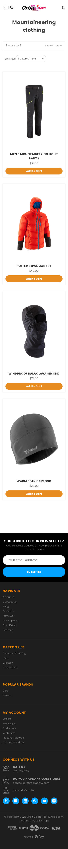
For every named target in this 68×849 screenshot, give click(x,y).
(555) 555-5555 (21, 771)
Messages (9, 723)
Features (8, 611)
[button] (34, 46)
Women (8, 662)
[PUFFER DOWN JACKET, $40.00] (34, 224)
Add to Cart (34, 171)
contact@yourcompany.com (31, 782)
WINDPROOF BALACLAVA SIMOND (34, 373)
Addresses (9, 728)
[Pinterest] (34, 800)
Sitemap (8, 630)
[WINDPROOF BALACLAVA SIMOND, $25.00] (34, 331)
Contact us (9, 601)
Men (6, 658)
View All (8, 695)
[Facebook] (15, 800)
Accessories (10, 667)
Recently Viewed (13, 737)
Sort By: (10, 58)
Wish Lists (9, 733)
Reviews (8, 615)
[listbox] (30, 58)
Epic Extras (10, 625)
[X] (6, 800)
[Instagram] (54, 800)
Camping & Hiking (14, 653)
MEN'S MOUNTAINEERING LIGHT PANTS (34, 156)
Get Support (10, 620)
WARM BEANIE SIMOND (34, 481)
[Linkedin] (25, 800)
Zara (5, 690)
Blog (6, 606)
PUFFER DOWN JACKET (34, 266)
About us (8, 597)
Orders (7, 718)
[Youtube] (44, 800)
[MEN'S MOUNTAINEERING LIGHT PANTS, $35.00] (34, 112)
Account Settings (13, 742)
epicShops (42, 820)
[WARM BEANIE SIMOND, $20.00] (34, 439)
